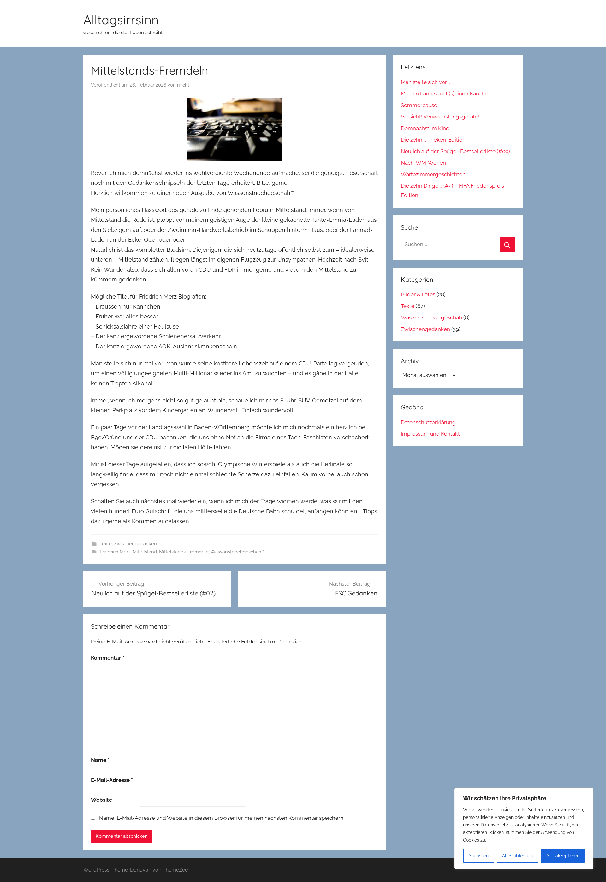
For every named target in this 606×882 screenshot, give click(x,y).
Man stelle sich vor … (426, 82)
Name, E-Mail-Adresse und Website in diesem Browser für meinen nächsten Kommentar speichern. (221, 818)
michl (183, 85)
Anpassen (478, 855)
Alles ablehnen (517, 855)
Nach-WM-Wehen (423, 163)
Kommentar (107, 658)
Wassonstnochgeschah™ (238, 552)
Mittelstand (145, 552)
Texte (106, 544)
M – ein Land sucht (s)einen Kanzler (444, 93)
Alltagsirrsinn (121, 19)
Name (100, 760)
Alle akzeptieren (562, 855)
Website (101, 800)
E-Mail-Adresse (112, 780)
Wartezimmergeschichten (433, 174)
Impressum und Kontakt (430, 434)
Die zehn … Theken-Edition (433, 139)
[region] (523, 828)
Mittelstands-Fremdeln (184, 552)
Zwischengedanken (135, 544)
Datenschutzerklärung (428, 422)
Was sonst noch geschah (431, 317)
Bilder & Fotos (418, 294)
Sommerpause (419, 105)
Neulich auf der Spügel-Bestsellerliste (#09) (455, 151)
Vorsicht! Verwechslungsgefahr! (440, 116)
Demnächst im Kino (425, 128)
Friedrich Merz (115, 552)
